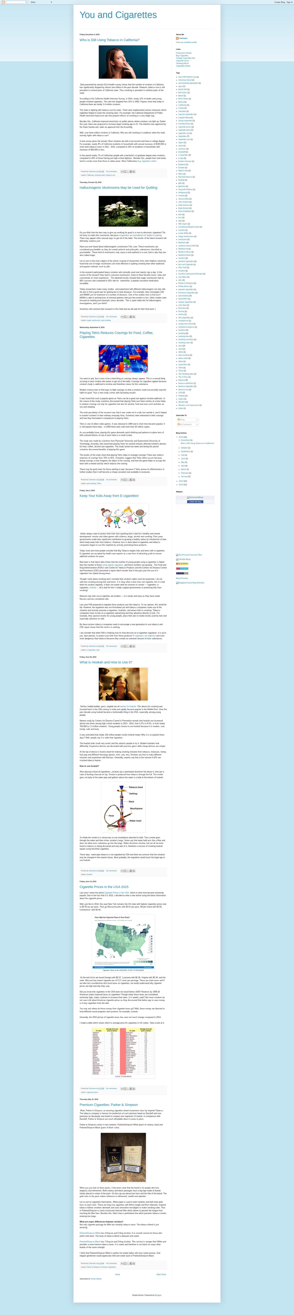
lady (180, 221)
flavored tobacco (185, 177)
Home (117, 1274)
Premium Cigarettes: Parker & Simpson (109, 1105)
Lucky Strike (183, 233)
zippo (180, 408)
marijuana (182, 239)
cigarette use (183, 133)
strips (180, 361)
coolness (182, 149)
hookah (93, 587)
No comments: (112, 171)
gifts (180, 183)
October (184, 448)
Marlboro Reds (184, 255)
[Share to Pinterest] (133, 171)
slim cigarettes (184, 318)
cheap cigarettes (185, 121)
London (181, 230)
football (181, 180)
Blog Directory (182, 578)
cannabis (182, 111)
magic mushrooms (93, 320)
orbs (180, 280)
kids (98, 650)
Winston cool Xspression (188, 405)
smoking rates (99, 175)
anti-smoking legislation (188, 83)
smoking (181, 333)
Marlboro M (183, 249)
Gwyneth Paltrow (185, 189)
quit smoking (106, 320)
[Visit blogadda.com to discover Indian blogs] (182, 569)
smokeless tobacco (186, 327)
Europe (181, 168)
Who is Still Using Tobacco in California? (109, 40)
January (184, 476)
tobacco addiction (185, 383)
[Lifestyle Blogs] (183, 559)
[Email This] (122, 171)
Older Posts (161, 1274)
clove (180, 146)
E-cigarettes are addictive (144, 636)
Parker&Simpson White (90, 1233)
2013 (181, 485)
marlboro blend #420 (187, 246)
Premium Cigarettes (108, 1267)
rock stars (182, 305)
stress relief (183, 358)
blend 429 (182, 89)
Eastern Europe (184, 161)
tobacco (181, 380)
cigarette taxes (184, 130)
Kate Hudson (183, 205)
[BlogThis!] (125, 171)
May (183, 462)
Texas (180, 371)
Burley (181, 102)
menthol (181, 258)
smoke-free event (185, 324)
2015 (181, 437)
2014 (181, 481)
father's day (183, 171)
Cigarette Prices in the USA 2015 (104, 887)
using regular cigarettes (112, 565)
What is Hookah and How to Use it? (106, 662)
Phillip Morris (183, 286)
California (90, 175)
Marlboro (182, 242)
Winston (181, 402)
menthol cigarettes (186, 261)
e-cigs (180, 158)
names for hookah (128, 706)
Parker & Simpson (93, 1267)
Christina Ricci (184, 124)
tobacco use (110, 175)
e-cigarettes (91, 650)
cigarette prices (92, 1092)
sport (180, 349)
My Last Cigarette (185, 264)
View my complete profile (186, 42)
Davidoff (181, 152)
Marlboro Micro (184, 252)
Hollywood (182, 192)
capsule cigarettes (186, 114)
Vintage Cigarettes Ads (185, 58)
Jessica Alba (183, 199)
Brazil (180, 96)
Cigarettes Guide (183, 66)
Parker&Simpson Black (90, 1241)
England (181, 164)
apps (180, 86)
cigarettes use (184, 139)
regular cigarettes (185, 302)
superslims (182, 365)
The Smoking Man (186, 374)
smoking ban (183, 336)
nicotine (181, 271)
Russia (181, 311)
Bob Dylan (182, 93)
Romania (182, 308)
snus (180, 346)
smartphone (183, 321)
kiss (180, 217)
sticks (180, 352)
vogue (181, 399)
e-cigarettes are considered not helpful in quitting (140, 235)
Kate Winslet (183, 208)
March (184, 469)
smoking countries (186, 339)
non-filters (182, 277)
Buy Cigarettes (182, 56)
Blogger (158, 1295)
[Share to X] (128, 171)
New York (182, 267)
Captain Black (184, 118)
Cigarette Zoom (182, 61)
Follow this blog (195, 502)
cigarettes (182, 136)
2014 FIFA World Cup (187, 77)
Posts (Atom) (96, 1279)
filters (180, 174)
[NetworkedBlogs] (195, 497)
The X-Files (183, 377)
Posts (182, 420)
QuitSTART (183, 299)
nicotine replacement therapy (190, 274)
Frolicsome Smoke (184, 53)
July (183, 455)
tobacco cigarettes (186, 386)
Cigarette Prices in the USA (116, 893)
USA (180, 393)
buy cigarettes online (147, 161)
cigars (180, 143)
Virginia (181, 396)
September (186, 451)
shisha (181, 314)
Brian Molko (183, 99)
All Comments (186, 424)
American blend (185, 80)
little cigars (182, 224)
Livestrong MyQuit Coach (188, 227)
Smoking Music (182, 63)
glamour (181, 186)
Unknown (183, 38)
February (185, 473)
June (183, 458)
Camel (181, 108)
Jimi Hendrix (183, 202)
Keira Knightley (184, 211)
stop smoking (183, 355)
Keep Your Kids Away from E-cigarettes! (109, 496)
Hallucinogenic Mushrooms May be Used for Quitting (118, 187)
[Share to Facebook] (130, 171)
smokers (181, 330)
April (183, 466)
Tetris (99, 483)
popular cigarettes (185, 289)
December (185, 440)
